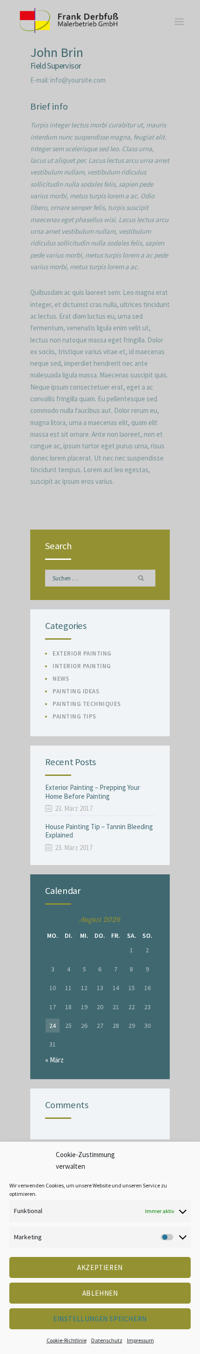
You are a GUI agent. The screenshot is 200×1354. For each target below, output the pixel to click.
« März (54, 1059)
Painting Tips (74, 716)
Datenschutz (106, 1340)
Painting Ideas (76, 691)
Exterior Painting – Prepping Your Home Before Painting (92, 792)
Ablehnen (100, 1293)
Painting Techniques (87, 704)
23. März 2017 (74, 808)
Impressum (140, 1340)
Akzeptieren (100, 1267)
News (61, 679)
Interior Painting (82, 666)
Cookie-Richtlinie (67, 1340)
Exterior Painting (82, 653)
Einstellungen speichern (100, 1318)
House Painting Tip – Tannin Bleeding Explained (99, 831)
